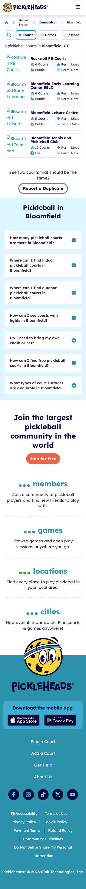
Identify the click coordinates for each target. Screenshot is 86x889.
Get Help (43, 765)
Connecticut (48, 22)
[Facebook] (13, 794)
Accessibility (26, 813)
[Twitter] (57, 794)
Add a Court (43, 753)
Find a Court (43, 741)
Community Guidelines (43, 839)
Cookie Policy (55, 822)
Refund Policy (60, 830)
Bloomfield (74, 22)
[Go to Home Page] (25, 7)
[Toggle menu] (78, 7)
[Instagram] (28, 794)
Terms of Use (56, 813)
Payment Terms (27, 830)
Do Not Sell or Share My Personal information (43, 851)
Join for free (43, 458)
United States (23, 22)
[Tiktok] (43, 794)
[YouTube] (72, 794)
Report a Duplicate (43, 188)
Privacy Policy (23, 822)
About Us (43, 776)
